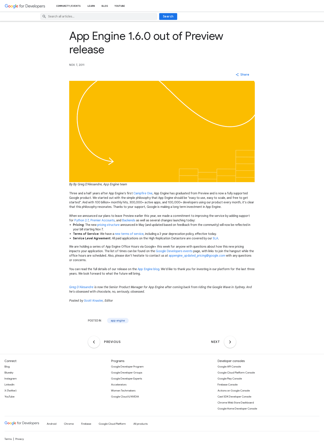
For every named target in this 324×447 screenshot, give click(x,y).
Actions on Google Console (234, 390)
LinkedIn (9, 384)
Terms (8, 439)
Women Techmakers (123, 390)
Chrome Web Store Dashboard (236, 402)
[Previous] (94, 342)
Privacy (19, 439)
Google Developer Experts (126, 378)
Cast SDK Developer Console (234, 396)
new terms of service (129, 234)
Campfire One (143, 193)
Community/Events (68, 6)
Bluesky (8, 372)
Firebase (86, 423)
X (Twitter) (10, 390)
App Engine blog (148, 269)
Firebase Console (228, 384)
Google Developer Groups (126, 372)
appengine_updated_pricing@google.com (197, 256)
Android (51, 423)
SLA (215, 238)
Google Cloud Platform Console (236, 372)
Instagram (10, 378)
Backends (128, 220)
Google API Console (229, 366)
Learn (91, 6)
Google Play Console (230, 378)
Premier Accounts (102, 220)
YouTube (120, 6)
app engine (118, 320)
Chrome (69, 423)
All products (140, 423)
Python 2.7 (81, 220)
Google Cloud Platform (112, 423)
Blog (105, 6)
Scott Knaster (93, 301)
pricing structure (108, 225)
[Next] (230, 342)
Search (168, 16)
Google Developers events (174, 251)
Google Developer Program (127, 366)
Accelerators (118, 384)
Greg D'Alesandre (81, 287)
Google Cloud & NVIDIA (125, 396)
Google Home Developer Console (237, 408)
